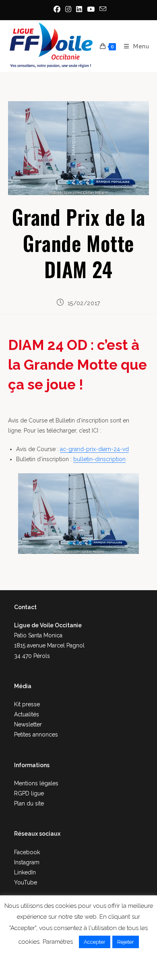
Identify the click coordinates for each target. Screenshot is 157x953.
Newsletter (28, 724)
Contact (25, 607)
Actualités (26, 714)
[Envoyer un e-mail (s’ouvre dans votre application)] (101, 9)
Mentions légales (36, 783)
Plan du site (29, 803)
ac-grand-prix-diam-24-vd (94, 449)
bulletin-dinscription (99, 459)
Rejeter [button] (125, 942)
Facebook (27, 852)
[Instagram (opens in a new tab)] (68, 9)
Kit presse (27, 704)
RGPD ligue (29, 793)
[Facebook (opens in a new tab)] (57, 9)
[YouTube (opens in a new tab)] (91, 9)
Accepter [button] (94, 942)
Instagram (26, 862)
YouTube (25, 882)
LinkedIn (25, 872)
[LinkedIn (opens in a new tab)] (79, 9)
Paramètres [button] (58, 941)
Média (22, 686)
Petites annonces (36, 734)
